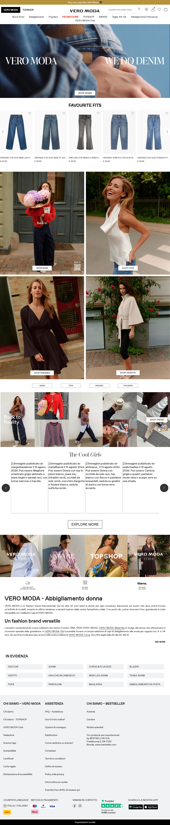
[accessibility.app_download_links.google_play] (135, 809)
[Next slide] (167, 132)
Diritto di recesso (53, 766)
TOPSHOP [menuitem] (88, 16)
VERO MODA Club (13, 727)
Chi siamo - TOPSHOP (15, 719)
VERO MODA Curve (79, 634)
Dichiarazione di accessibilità (17, 774)
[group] (16, 138)
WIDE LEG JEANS (98, 675)
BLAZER (134, 666)
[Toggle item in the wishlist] (29, 113)
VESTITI (12, 675)
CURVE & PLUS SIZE (100, 666)
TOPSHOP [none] (28, 9)
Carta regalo (9, 766)
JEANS (52, 666)
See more (160, 642)
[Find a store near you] (146, 10)
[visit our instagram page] (80, 806)
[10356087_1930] (42, 302)
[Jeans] (42, 386)
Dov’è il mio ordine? (55, 719)
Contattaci (50, 750)
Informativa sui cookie (56, 782)
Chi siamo (8, 711)
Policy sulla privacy (54, 774)
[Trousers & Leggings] (127, 386)
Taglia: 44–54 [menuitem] (119, 16)
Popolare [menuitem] (53, 16)
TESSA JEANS (137, 675)
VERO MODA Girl (54, 631)
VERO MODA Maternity (112, 627)
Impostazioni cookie (85, 822)
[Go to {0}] (85, 61)
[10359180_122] (128, 302)
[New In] (42, 223)
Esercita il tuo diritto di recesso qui (62, 790)
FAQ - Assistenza (54, 711)
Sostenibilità (9, 750)
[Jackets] (128, 353)
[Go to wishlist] (159, 10)
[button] (16, 132)
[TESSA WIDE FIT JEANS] (85, 419)
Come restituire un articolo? (59, 743)
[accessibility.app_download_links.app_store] (150, 809)
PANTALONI (55, 684)
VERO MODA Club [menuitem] (85, 20)
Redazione (8, 735)
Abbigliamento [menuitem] (36, 16)
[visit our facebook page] (74, 806)
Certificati (8, 758)
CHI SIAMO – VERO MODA (22, 703)
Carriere (91, 719)
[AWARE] (63, 555)
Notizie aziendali (95, 727)
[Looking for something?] (139, 8)
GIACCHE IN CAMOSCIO (61, 675)
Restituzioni (51, 735)
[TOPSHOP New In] (106, 555)
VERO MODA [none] (10, 9)
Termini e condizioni (55, 758)
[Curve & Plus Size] (149, 555)
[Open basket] (166, 10)
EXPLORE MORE (85, 524)
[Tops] (128, 249)
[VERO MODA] (85, 11)
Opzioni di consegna (55, 727)
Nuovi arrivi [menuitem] (18, 16)
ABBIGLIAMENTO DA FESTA (144, 684)
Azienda (91, 711)
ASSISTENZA (54, 703)
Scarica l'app (9, 743)
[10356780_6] (128, 197)
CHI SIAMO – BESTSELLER (106, 703)
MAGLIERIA (95, 684)
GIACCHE (13, 666)
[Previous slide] (3, 132)
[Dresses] (42, 353)
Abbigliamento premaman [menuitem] (144, 16)
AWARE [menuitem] (103, 16)
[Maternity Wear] (21, 555)
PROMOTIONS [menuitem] (70, 16)
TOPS (11, 684)
